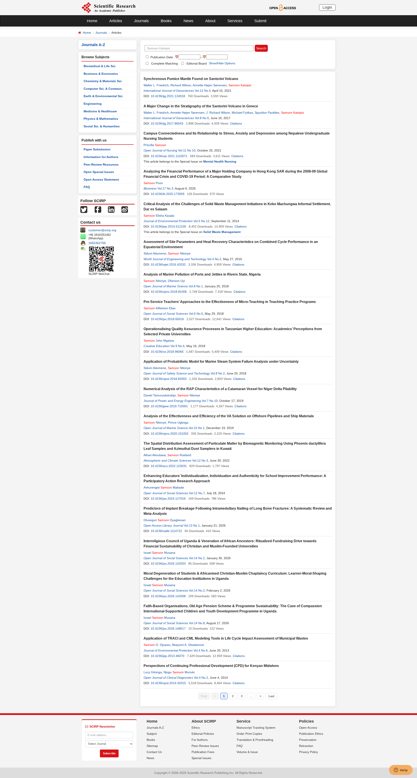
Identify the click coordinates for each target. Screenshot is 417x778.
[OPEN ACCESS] (282, 7)
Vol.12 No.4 (203, 90)
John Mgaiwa (159, 340)
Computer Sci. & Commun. (103, 88)
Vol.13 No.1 (192, 525)
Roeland (179, 455)
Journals (141, 21)
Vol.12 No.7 (197, 493)
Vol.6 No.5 (196, 313)
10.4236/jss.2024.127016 (168, 498)
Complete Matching (164, 63)
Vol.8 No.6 (202, 118)
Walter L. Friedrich (156, 85)
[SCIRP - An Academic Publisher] (108, 7)
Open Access (308, 727)
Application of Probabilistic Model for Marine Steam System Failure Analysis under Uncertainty (221, 361)
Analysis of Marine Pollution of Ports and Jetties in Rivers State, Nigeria (202, 274)
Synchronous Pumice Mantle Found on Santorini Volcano (191, 79)
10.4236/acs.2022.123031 (169, 466)
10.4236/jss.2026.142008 (168, 596)
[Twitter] (83, 209)
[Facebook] (98, 209)
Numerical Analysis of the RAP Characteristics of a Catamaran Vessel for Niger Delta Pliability (220, 389)
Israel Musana (159, 552)
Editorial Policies (203, 733)
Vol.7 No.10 (210, 400)
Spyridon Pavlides (267, 112)
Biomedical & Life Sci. (100, 66)
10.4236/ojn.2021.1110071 (169, 156)
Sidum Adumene (155, 253)
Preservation (307, 739)
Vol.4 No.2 (214, 259)
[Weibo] (124, 209)
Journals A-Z (155, 727)
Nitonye (179, 253)
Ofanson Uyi (176, 281)
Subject (152, 733)
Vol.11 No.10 (186, 150)
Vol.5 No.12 (201, 221)
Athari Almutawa (155, 455)
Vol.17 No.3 (165, 188)
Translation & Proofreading (255, 739)
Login (327, 7)
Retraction (306, 746)
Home (92, 21)
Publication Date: (162, 57)
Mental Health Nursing (219, 161)
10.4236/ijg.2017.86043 (167, 123)
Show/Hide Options (222, 63)
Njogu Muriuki (179, 672)
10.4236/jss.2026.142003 (168, 563)
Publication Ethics (311, 733)
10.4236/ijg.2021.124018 (168, 96)
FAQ (87, 187)
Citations (236, 123)
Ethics (196, 727)
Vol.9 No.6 (177, 346)
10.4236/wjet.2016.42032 (168, 264)
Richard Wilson (180, 85)
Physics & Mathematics (101, 118)
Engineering (93, 103)
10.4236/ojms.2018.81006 (169, 291)
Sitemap (152, 746)
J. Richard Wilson (218, 112)
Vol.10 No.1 (197, 428)
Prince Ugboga (178, 422)
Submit (260, 21)
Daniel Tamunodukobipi (160, 395)
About (210, 21)
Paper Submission (97, 149)
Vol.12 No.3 (200, 460)
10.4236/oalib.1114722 (166, 531)
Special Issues (201, 758)
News (188, 21)
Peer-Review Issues (205, 746)
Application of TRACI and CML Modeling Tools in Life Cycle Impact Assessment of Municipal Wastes (226, 638)
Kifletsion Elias (159, 308)
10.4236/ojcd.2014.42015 (168, 683)
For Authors (200, 739)
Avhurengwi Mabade (164, 487)
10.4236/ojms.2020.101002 (170, 433)
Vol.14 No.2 (197, 558)
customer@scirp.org (102, 230)
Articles (115, 21)
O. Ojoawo (157, 645)
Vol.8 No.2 (218, 373)
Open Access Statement (101, 179)
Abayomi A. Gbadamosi (188, 645)
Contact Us (154, 752)
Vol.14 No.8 (197, 623)
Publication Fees (203, 752)
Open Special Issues (99, 172)
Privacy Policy (308, 752)
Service (243, 721)
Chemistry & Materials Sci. (103, 81)
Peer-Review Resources (101, 164)
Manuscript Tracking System (256, 727)
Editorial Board (197, 63)
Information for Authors (101, 157)
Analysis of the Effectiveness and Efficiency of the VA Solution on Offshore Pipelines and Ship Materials (229, 416)
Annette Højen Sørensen (210, 85)
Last (271, 696)
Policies (306, 721)
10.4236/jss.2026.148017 (168, 628)
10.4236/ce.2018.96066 (167, 351)
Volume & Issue (247, 752)
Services (234, 21)
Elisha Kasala (159, 215)
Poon (153, 183)
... (251, 696)
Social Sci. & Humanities (102, 126)
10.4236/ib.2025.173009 (167, 194)
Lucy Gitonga (153, 672)
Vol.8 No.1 (196, 286)
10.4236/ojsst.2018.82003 (169, 379)
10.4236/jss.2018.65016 (167, 319)
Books (166, 21)
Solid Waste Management (222, 232)
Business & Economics (101, 73)
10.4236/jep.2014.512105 (168, 226)
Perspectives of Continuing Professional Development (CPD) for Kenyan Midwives (211, 666)
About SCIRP (204, 721)
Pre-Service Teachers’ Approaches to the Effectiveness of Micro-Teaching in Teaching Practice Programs (230, 302)
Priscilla (155, 145)
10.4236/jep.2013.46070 (167, 656)
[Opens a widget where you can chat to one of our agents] (401, 770)
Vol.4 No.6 (201, 650)
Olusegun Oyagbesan (165, 520)
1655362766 (97, 243)
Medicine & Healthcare (100, 111)
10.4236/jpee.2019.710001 (169, 406)
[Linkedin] (111, 209)
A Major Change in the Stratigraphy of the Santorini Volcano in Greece (201, 106)
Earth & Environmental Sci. (103, 96)
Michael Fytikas (242, 112)
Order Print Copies (249, 733)
